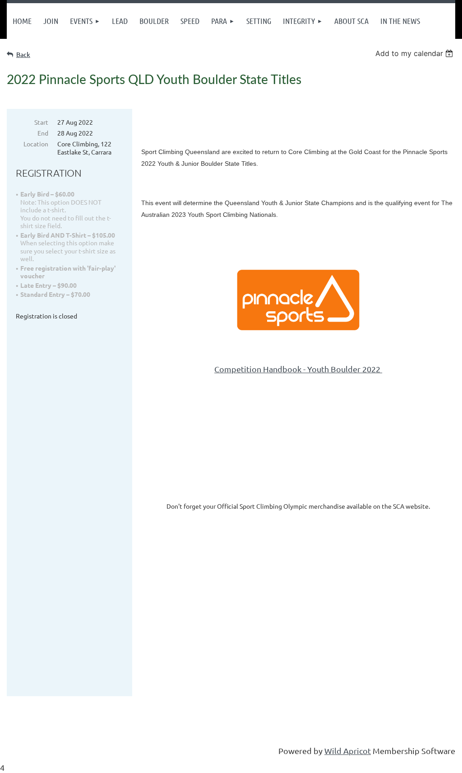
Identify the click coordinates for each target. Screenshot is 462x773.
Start (41, 122)
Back (23, 54)
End (42, 133)
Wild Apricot (347, 750)
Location (35, 144)
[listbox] (415, 53)
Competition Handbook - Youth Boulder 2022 (298, 369)
